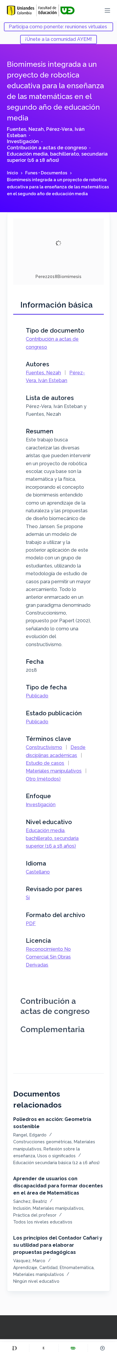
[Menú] (107, 10)
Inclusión (22, 1208)
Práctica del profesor (34, 1215)
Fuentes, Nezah (25, 129)
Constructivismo (44, 747)
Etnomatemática (77, 1267)
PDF (31, 923)
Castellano (38, 872)
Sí (28, 897)
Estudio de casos (45, 763)
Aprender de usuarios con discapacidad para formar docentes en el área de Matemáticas (58, 1186)
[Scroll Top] (102, 1348)
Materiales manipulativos (54, 771)
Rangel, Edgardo (29, 1135)
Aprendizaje (25, 1267)
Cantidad (48, 1267)
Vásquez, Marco (29, 1260)
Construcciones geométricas (42, 1141)
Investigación (23, 141)
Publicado (37, 696)
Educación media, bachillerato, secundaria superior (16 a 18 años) (57, 157)
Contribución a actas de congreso (47, 148)
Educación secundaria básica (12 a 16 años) (56, 1162)
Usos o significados (56, 1155)
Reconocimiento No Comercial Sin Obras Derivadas (48, 957)
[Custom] (14, 1348)
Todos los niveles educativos (42, 1222)
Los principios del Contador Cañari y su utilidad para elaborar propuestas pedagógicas (57, 1245)
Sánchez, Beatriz (30, 1201)
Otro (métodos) (43, 779)
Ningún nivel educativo (36, 1281)
